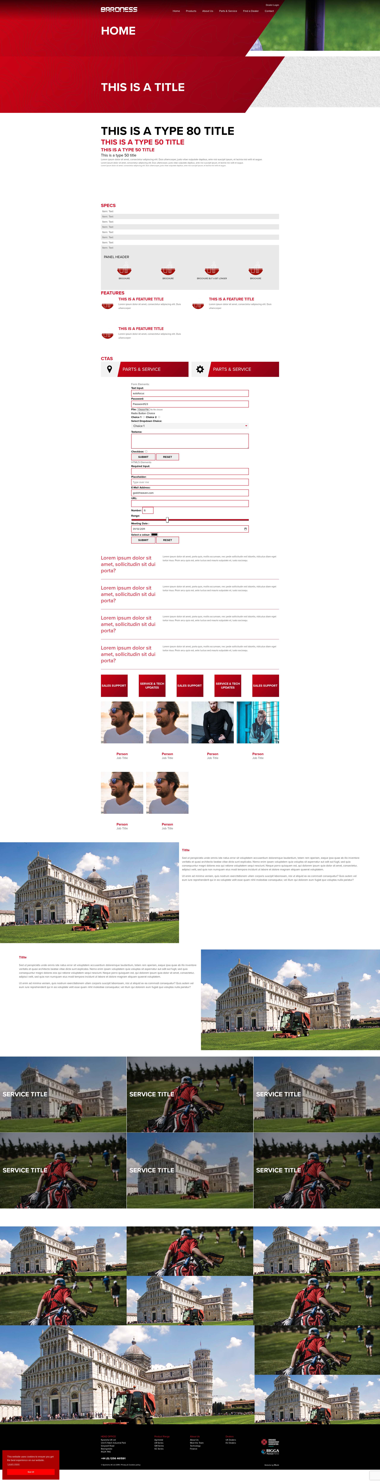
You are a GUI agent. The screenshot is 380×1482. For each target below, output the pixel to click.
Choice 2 (151, 417)
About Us (207, 11)
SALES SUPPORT (114, 686)
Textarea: (136, 431)
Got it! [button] (31, 1472)
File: (133, 409)
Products (191, 11)
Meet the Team (197, 1443)
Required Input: (140, 466)
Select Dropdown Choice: (146, 421)
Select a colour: (140, 534)
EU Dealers (231, 1443)
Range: (135, 515)
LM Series (158, 1443)
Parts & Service (228, 11)
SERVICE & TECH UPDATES (152, 685)
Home (176, 11)
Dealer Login (272, 5)
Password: (137, 398)
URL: (134, 498)
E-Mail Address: (140, 487)
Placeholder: (138, 476)
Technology (195, 1446)
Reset (167, 456)
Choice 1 (136, 417)
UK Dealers (231, 1440)
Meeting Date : (140, 523)
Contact (269, 11)
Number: (136, 510)
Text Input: (137, 388)
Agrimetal (158, 1440)
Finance (193, 1449)
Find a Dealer (251, 11)
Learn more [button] (14, 1464)
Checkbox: (137, 451)
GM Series (159, 1446)
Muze (276, 1465)
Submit (143, 456)
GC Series (159, 1449)
